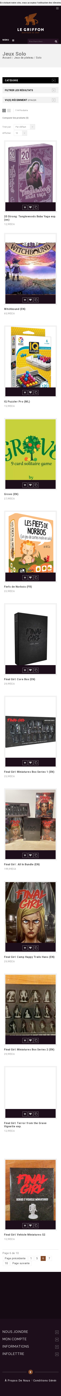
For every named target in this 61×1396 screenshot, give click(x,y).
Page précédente (15, 1258)
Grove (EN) (11, 494)
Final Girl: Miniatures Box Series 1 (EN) (29, 771)
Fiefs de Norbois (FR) (18, 586)
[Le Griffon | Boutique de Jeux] (31, 32)
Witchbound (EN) (15, 309)
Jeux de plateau (23, 57)
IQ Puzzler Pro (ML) (17, 401)
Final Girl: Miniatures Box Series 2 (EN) (29, 1049)
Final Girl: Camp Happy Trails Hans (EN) (29, 957)
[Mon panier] (52, 7)
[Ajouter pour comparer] (36, 207)
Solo (38, 57)
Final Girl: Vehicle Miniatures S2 (24, 1234)
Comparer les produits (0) (15, 118)
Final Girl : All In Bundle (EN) (22, 864)
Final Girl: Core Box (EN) (19, 679)
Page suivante (21, 1263)
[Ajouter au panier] (24, 207)
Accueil (6, 57)
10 (6, 1263)
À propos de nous (17, 1380)
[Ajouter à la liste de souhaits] (30, 207)
